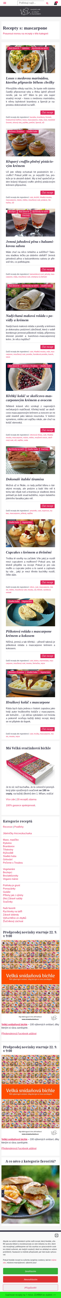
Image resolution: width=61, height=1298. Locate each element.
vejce (8, 357)
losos (25, 120)
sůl (43, 123)
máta (41, 120)
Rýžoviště (8, 853)
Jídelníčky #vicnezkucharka (17, 833)
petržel (32, 123)
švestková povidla (40, 354)
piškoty (23, 513)
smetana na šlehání (39, 277)
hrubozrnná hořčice (14, 120)
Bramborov (9, 846)
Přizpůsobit (30, 1287)
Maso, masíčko (11, 840)
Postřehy (19, 827)
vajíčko (20, 440)
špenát (38, 123)
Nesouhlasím (30, 1279)
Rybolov (25, 48)
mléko (25, 200)
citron (32, 587)
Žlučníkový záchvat (13, 921)
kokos (36, 661)
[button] (56, 1235)
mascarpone (33, 120)
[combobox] (30, 3)
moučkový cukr (34, 200)
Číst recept (47, 112)
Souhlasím (30, 1271)
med (45, 120)
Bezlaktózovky (10, 875)
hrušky (36, 734)
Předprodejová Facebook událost (18, 1033)
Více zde (10, 799)
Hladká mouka (46, 197)
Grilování (7, 859)
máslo (19, 200)
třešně (39, 590)
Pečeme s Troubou (16, 131)
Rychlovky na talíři (40, 48)
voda (26, 440)
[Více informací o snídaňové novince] (30, 941)
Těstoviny (8, 849)
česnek (48, 117)
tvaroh (50, 354)
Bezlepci (12, 211)
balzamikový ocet (37, 274)
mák (48, 352)
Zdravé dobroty (11, 914)
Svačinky (26, 215)
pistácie (44, 200)
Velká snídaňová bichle (14, 1024)
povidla (29, 354)
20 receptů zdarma (26, 799)
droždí (36, 197)
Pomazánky (9, 888)
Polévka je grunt (11, 885)
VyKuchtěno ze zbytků (14, 918)
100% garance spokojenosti (20, 805)
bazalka (33, 117)
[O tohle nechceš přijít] (56, 2)
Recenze (7, 827)
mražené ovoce (41, 438)
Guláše (7, 892)
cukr (31, 197)
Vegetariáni (27, 522)
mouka (30, 590)
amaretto (33, 511)
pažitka (25, 123)
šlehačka (36, 663)
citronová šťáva (36, 435)
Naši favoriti (14, 48)
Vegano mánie (10, 879)
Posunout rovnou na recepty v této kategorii (25, 33)
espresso (45, 511)
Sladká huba (32, 131)
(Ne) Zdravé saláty (12, 898)
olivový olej (17, 123)
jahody (47, 274)
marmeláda (44, 661)
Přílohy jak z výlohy (13, 895)
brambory (41, 117)
